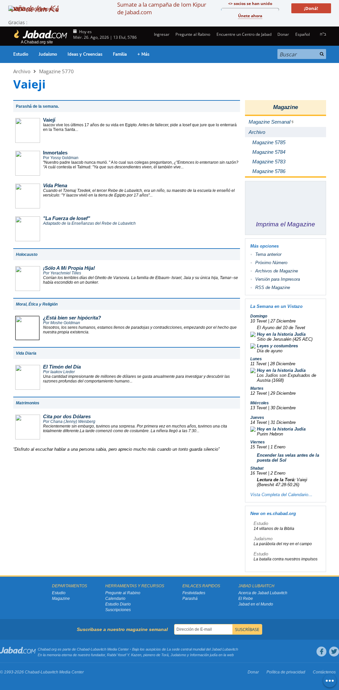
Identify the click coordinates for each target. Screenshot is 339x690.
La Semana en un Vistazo (276, 306)
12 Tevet (258, 393)
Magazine (285, 107)
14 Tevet (258, 422)
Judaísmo (48, 54)
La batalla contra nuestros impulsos (285, 559)
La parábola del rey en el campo (283, 544)
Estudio (20, 54)
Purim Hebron (270, 433)
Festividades (193, 593)
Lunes (256, 359)
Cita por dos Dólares (67, 416)
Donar (283, 34)
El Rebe (245, 598)
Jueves (257, 417)
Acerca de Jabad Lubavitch (262, 593)
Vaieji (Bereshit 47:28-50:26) (282, 482)
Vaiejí (49, 120)
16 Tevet (258, 473)
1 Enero (277, 446)
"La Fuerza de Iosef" (66, 218)
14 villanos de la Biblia (274, 528)
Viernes (257, 442)
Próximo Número (271, 262)
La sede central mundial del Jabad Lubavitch (202, 649)
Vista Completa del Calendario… (281, 494)
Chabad (83, 649)
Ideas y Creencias (85, 54)
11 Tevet (258, 363)
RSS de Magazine (272, 287)
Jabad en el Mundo (255, 604)
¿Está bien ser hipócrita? (72, 317)
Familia (120, 54)
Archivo (21, 71)
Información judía (204, 655)
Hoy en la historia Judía (281, 334)
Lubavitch (98, 649)
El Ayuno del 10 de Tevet (281, 327)
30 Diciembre (283, 407)
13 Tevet (258, 407)
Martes (257, 388)
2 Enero (277, 473)
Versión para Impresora (277, 279)
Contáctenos (324, 672)
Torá (165, 655)
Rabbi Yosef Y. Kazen (124, 655)
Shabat (257, 468)
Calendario (115, 598)
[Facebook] (321, 652)
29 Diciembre (283, 393)
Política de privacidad (285, 672)
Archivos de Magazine (276, 270)
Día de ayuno (269, 350)
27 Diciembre (283, 320)
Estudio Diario (118, 604)
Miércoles (259, 403)
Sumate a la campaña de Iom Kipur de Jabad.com (161, 8)
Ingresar (161, 34)
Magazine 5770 (56, 71)
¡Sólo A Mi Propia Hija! (69, 268)
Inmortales (55, 152)
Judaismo (178, 655)
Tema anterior (268, 254)
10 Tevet (258, 320)
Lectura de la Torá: (276, 479)
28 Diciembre (282, 363)
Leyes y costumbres (277, 345)
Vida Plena (55, 185)
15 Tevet (258, 446)
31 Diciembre (283, 422)
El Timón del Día (62, 367)
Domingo (258, 316)
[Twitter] (334, 652)
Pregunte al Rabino (192, 34)
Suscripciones (118, 609)
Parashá (190, 598)
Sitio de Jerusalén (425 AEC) (285, 339)
